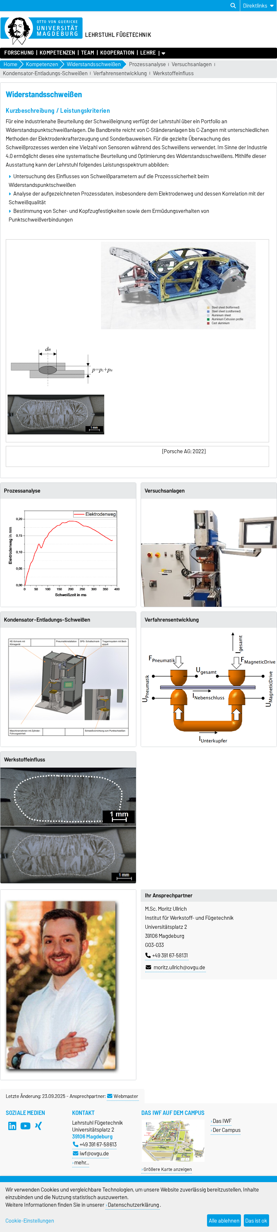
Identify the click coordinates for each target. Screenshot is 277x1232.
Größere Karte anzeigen (168, 1169)
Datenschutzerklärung (133, 1204)
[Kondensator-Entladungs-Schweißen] (68, 687)
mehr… (81, 1162)
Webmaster (126, 1096)
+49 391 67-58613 (98, 1144)
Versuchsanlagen (192, 64)
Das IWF (222, 1120)
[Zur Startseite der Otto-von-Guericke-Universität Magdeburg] (41, 31)
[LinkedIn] (12, 1125)
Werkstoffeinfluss (173, 73)
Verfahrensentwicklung (120, 73)
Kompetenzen (57, 52)
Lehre (148, 52)
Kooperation (117, 52)
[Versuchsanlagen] (209, 553)
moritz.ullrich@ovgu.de (179, 967)
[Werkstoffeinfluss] (68, 825)
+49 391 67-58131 (170, 955)
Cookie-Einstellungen (29, 1220)
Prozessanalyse (147, 64)
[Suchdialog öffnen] (233, 5)
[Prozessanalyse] (68, 551)
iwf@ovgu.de (94, 1153)
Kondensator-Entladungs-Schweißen (45, 73)
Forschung (19, 52)
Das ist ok (256, 1220)
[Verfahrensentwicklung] (209, 686)
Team (87, 52)
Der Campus (227, 1129)
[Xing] (38, 1125)
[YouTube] (25, 1125)
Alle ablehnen (224, 1220)
